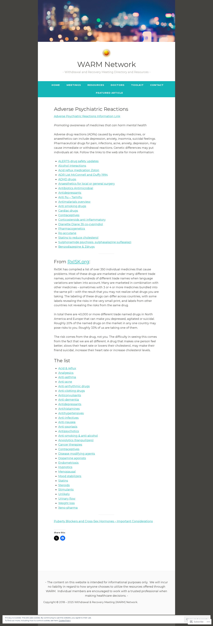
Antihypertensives (71, 413)
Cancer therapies (70, 444)
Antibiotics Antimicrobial (75, 188)
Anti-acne (65, 381)
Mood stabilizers (69, 476)
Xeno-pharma (68, 507)
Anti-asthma (67, 377)
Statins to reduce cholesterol (78, 237)
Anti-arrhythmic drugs (74, 386)
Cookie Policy (65, 620)
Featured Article (109, 92)
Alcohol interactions (72, 165)
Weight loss (66, 503)
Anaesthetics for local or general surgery (86, 183)
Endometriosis (68, 462)
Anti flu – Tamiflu (70, 197)
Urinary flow (66, 498)
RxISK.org (78, 261)
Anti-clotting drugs (71, 391)
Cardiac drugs (68, 210)
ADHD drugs (67, 179)
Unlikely (64, 494)
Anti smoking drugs (72, 206)
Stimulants (66, 489)
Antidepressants (69, 192)
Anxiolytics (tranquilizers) (76, 440)
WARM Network (106, 64)
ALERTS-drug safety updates (78, 161)
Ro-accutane (67, 233)
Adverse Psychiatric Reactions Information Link (87, 116)
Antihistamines (69, 408)
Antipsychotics (68, 431)
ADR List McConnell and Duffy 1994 (83, 175)
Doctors (117, 84)
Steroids (64, 485)
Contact (157, 84)
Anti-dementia (68, 399)
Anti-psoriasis (67, 426)
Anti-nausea (66, 422)
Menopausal (67, 471)
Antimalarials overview (74, 202)
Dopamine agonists (72, 458)
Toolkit (137, 84)
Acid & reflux (67, 368)
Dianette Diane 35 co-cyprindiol (80, 224)
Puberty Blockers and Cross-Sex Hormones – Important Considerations (103, 521)
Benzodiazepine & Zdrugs (76, 246)
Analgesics (65, 373)
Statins (63, 480)
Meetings (74, 84)
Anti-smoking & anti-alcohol (78, 435)
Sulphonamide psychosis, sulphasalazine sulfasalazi (94, 242)
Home (56, 84)
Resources (95, 84)
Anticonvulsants (69, 395)
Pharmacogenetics (71, 228)
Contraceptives (68, 215)
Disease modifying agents (76, 453)
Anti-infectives (68, 418)
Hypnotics (65, 467)
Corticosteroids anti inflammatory (82, 219)
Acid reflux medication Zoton (78, 170)
